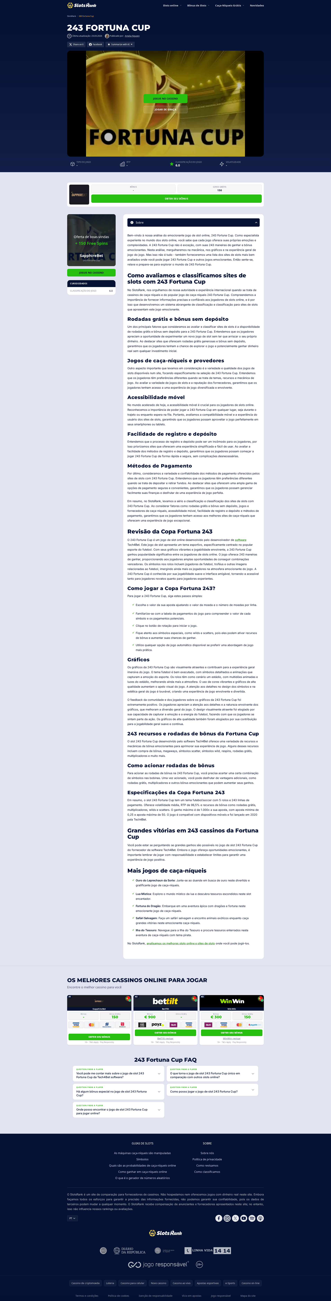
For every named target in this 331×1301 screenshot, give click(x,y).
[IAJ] (165, 1250)
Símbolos (142, 1159)
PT (70, 1218)
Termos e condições (86, 1295)
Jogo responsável (221, 1295)
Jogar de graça (165, 109)
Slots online (170, 5)
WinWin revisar (232, 1038)
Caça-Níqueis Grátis (228, 5)
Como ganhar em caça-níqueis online (142, 1172)
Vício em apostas (191, 1295)
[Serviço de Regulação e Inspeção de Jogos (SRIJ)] (103, 1250)
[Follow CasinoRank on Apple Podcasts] (260, 1218)
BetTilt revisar (165, 1038)
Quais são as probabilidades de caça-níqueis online (142, 1165)
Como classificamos (207, 1172)
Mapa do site (248, 1295)
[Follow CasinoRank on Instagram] (227, 1218)
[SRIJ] (208, 1250)
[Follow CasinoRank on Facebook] (218, 1218)
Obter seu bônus (176, 198)
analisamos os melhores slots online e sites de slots (181, 943)
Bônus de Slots (196, 5)
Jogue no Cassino (165, 98)
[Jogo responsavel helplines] (158, 1264)
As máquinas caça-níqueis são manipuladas (142, 1153)
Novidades (257, 5)
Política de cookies (118, 1295)
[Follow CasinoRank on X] (235, 1218)
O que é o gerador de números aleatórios (142, 1178)
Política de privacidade (207, 1159)
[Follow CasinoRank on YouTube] (243, 1218)
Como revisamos (207, 1165)
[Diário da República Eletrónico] (130, 1250)
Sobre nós (207, 1153)
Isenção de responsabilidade (155, 1295)
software (240, 540)
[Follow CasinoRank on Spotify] (252, 1218)
